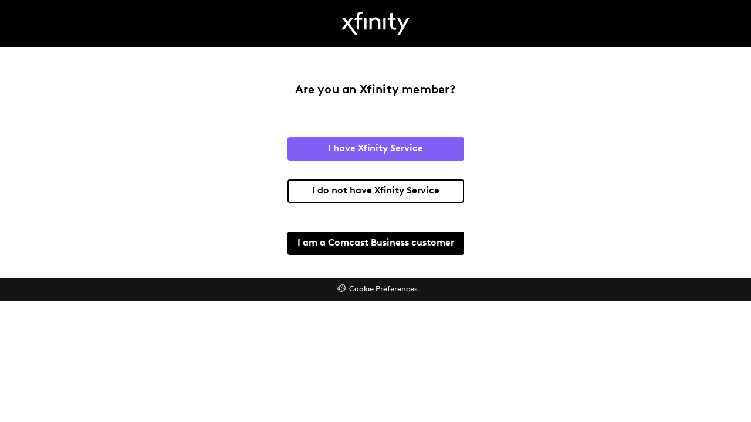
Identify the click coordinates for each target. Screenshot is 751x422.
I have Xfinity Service (375, 149)
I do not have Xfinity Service (375, 191)
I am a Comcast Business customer (375, 243)
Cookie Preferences (383, 289)
